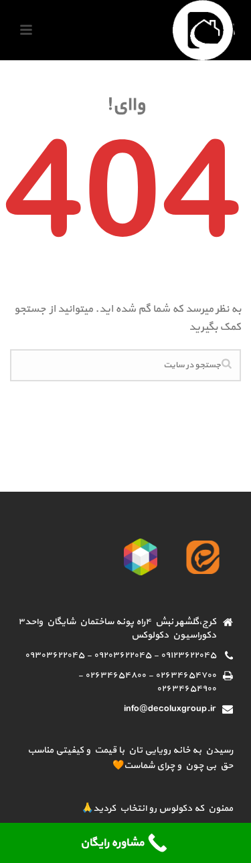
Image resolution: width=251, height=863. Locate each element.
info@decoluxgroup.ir (170, 709)
